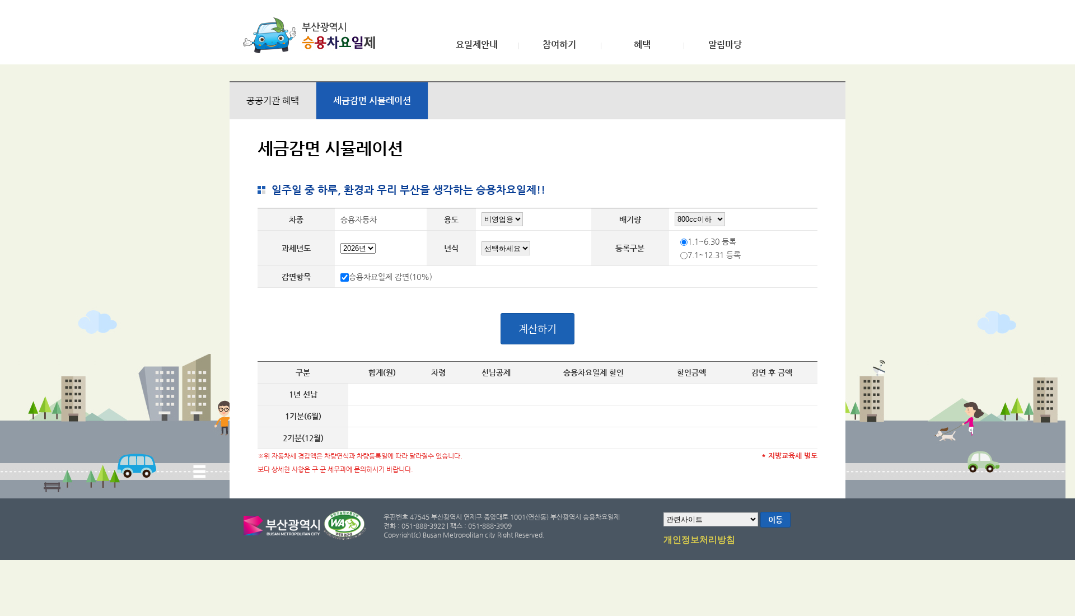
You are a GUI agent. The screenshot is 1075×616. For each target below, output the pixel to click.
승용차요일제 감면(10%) (390, 276)
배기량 (630, 219)
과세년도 (296, 248)
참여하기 (559, 44)
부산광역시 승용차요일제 (313, 35)
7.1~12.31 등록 (714, 254)
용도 (451, 219)
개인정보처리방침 (699, 540)
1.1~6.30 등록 (712, 241)
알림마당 (725, 44)
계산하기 (537, 328)
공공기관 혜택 (272, 100)
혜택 (642, 44)
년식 (451, 248)
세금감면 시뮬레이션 (372, 100)
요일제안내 (477, 44)
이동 (775, 519)
